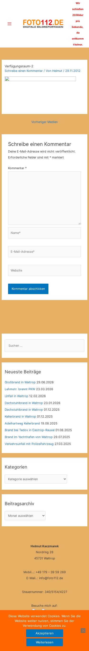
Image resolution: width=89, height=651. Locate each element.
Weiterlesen (44, 642)
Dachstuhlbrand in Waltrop (24, 403)
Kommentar (17, 168)
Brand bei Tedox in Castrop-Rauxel (30, 430)
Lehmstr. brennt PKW (20, 389)
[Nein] (83, 630)
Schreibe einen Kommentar (24, 71)
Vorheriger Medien (44, 122)
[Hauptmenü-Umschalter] (9, 23)
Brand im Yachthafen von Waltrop (29, 437)
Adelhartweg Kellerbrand (22, 423)
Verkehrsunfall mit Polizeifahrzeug (29, 444)
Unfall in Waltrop (16, 396)
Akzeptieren (45, 633)
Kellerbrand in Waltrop (20, 416)
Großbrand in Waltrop (20, 382)
